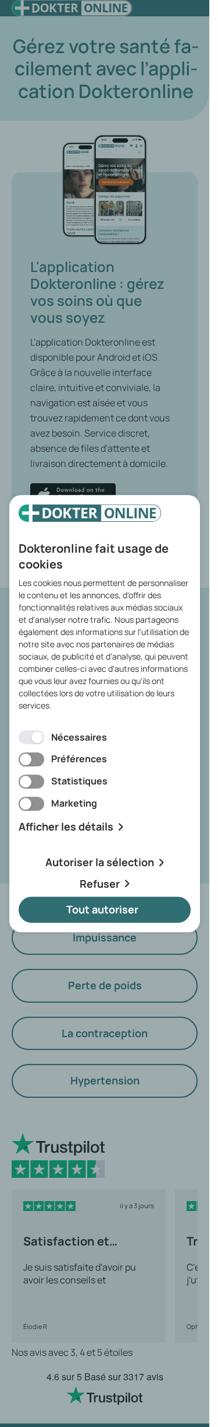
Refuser (100, 884)
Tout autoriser (102, 910)
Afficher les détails (66, 827)
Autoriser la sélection (99, 862)
